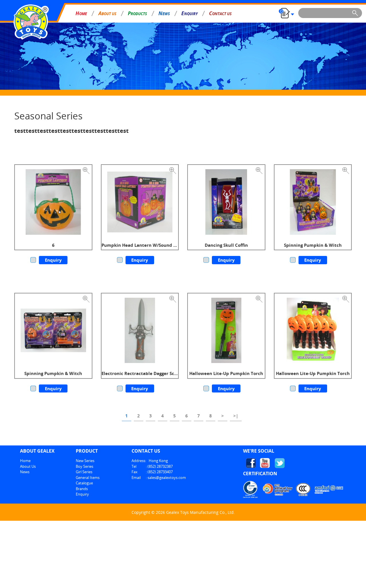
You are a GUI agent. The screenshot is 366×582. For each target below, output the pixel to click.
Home (25, 460)
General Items (88, 477)
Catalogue (84, 483)
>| (235, 416)
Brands (82, 488)
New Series (85, 460)
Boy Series (84, 466)
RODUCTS (137, 13)
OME (81, 13)
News (24, 471)
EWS (164, 13)
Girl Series (84, 471)
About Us (28, 466)
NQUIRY (189, 13)
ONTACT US (220, 13)
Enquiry (53, 260)
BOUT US (107, 13)
